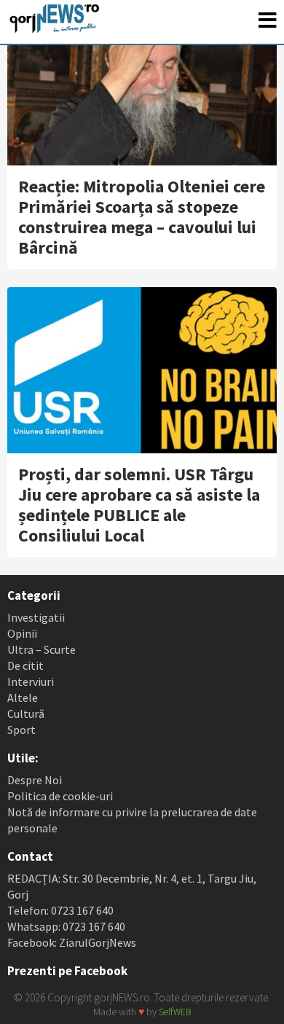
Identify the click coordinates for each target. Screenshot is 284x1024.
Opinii (22, 633)
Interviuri (30, 681)
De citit (25, 665)
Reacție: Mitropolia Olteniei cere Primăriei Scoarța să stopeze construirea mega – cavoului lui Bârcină (141, 217)
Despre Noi (34, 780)
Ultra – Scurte (41, 649)
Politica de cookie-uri (60, 796)
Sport (21, 729)
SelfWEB (175, 1012)
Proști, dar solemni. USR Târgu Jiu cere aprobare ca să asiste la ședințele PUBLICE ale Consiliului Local (139, 505)
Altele (22, 697)
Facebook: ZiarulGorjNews (71, 942)
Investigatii (36, 617)
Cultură (25, 713)
